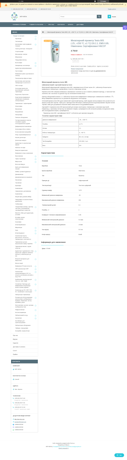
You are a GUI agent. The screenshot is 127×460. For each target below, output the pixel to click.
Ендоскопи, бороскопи (21, 94)
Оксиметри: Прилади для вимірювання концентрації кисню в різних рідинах (22, 285)
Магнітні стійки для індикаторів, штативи (24, 213)
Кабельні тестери (20, 147)
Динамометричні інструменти (23, 177)
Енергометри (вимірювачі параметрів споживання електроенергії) (22, 99)
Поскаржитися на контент (59, 446)
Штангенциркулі (19, 233)
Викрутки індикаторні (21, 150)
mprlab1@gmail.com (20, 422)
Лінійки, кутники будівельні (22, 171)
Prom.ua (72, 443)
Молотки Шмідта (20, 164)
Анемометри (18, 188)
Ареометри (18, 318)
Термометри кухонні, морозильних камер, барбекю (24, 242)
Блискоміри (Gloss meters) (22, 129)
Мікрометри (18, 227)
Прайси (15, 354)
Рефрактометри (19, 309)
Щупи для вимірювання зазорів (22, 167)
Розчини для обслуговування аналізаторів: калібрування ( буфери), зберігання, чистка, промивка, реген (23, 300)
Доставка (80, 24)
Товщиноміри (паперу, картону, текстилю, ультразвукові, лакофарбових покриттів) (24, 208)
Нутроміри (18, 222)
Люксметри (18, 180)
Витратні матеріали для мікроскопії (22, 259)
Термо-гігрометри (20, 158)
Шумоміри (18, 185)
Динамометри (19, 174)
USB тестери (19, 85)
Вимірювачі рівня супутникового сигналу (24, 74)
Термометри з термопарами (23, 103)
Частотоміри (18, 71)
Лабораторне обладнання (22, 325)
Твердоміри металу (21, 60)
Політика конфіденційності (74, 446)
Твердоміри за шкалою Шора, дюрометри (24, 200)
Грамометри (18, 194)
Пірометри (18, 38)
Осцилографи (19, 51)
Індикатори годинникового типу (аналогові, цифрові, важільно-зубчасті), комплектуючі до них (24, 253)
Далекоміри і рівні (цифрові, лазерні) (23, 45)
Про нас (51, 24)
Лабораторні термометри (22, 294)
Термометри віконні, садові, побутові (23, 247)
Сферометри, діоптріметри (23, 191)
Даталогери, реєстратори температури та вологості (22, 81)
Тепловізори (18, 41)
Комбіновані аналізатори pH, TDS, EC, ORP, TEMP (23, 280)
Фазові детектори (20, 137)
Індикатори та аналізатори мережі (23, 143)
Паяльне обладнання (21, 117)
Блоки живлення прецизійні (23, 132)
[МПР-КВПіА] (14, 20)
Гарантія (15, 343)
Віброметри (18, 57)
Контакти (61, 24)
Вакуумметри (19, 111)
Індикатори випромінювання (23, 68)
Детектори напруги (20, 140)
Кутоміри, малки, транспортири (20, 218)
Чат (120, 455)
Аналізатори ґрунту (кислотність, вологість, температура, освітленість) (23, 237)
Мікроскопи (18, 161)
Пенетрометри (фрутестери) (23, 78)
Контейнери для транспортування (20, 321)
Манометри (18, 109)
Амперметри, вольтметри (22, 65)
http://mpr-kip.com (19, 419)
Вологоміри (18, 62)
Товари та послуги (36, 24)
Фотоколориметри (20, 312)
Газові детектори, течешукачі (23, 48)
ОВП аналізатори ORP (22, 268)
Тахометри (18, 182)
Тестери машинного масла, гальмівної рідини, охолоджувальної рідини (23, 121)
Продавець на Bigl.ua (63, 445)
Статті (15, 350)
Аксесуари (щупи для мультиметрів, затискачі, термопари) (22, 90)
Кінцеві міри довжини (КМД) (23, 196)
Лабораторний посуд (21, 315)
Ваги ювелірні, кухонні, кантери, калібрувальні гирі (24, 305)
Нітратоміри (18, 106)
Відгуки (15, 339)
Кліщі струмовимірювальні (23, 134)
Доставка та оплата (19, 347)
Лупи (16, 230)
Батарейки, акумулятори (22, 331)
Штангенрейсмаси (20, 224)
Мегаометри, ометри (21, 54)
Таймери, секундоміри (21, 328)
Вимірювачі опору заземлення (24, 153)
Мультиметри (19, 156)
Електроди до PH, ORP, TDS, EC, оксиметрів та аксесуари (23, 290)
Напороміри (18, 114)
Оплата (70, 24)
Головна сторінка (19, 24)
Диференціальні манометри (23, 126)
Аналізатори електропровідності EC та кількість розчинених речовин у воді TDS (24, 274)
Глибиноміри (18, 204)
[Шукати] (99, 16)
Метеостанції (19, 263)
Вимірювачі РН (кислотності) (23, 266)
